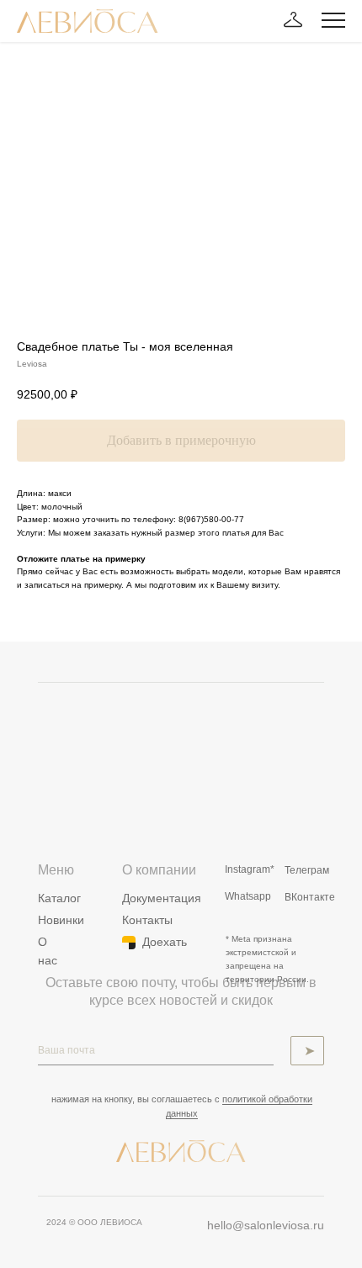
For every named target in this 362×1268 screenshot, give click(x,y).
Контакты (147, 920)
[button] (293, 20)
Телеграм (307, 870)
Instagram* (249, 869)
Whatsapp (248, 896)
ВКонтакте (310, 897)
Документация (161, 898)
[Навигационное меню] (333, 21)
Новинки (61, 920)
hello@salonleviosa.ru (265, 1225)
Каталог (59, 898)
